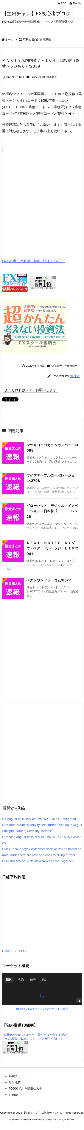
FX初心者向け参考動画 (36, 39)
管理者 (75, 376)
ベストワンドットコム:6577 (48, 580)
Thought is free (65, 1119)
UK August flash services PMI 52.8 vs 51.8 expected (39, 819)
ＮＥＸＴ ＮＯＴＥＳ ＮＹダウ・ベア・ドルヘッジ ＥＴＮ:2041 (52, 548)
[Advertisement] (42, 198)
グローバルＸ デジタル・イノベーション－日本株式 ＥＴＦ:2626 (52, 511)
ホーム (9, 39)
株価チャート (11, 951)
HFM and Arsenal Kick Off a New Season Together (37, 861)
